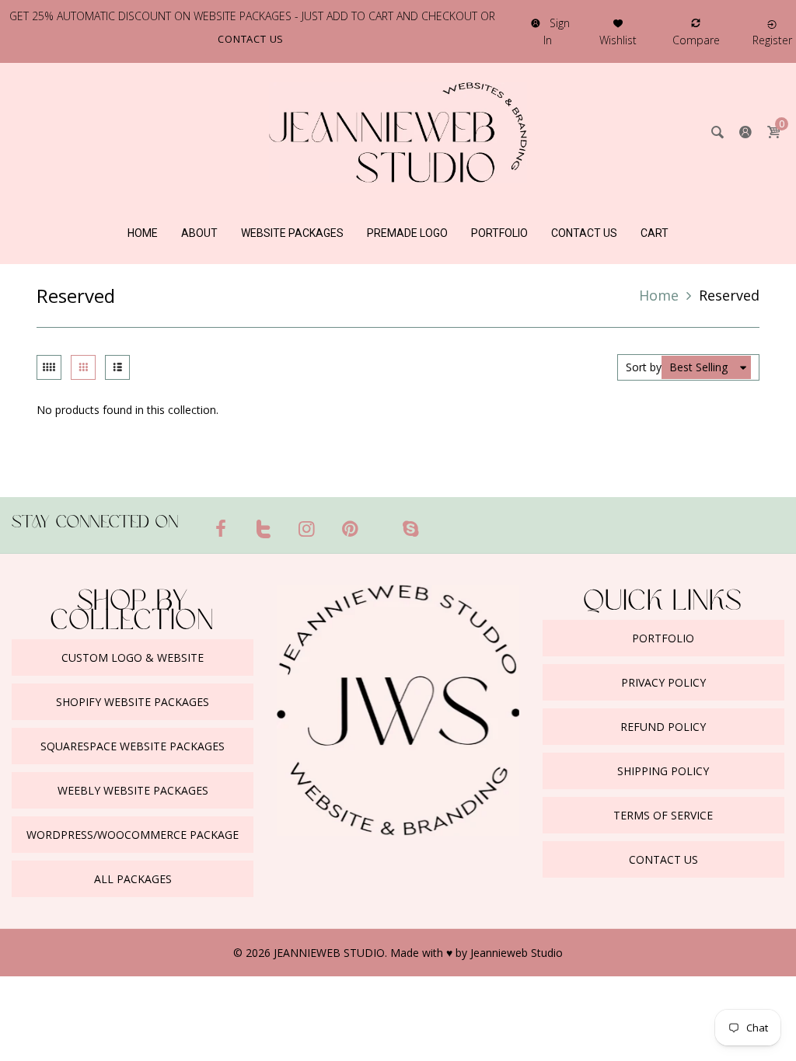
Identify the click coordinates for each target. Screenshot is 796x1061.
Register (772, 40)
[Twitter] (264, 528)
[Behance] (440, 522)
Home (659, 295)
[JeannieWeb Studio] (397, 130)
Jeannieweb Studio (516, 952)
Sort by (644, 367)
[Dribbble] (380, 522)
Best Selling (698, 367)
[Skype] (410, 528)
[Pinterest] (350, 528)
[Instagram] (307, 528)
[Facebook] (220, 528)
